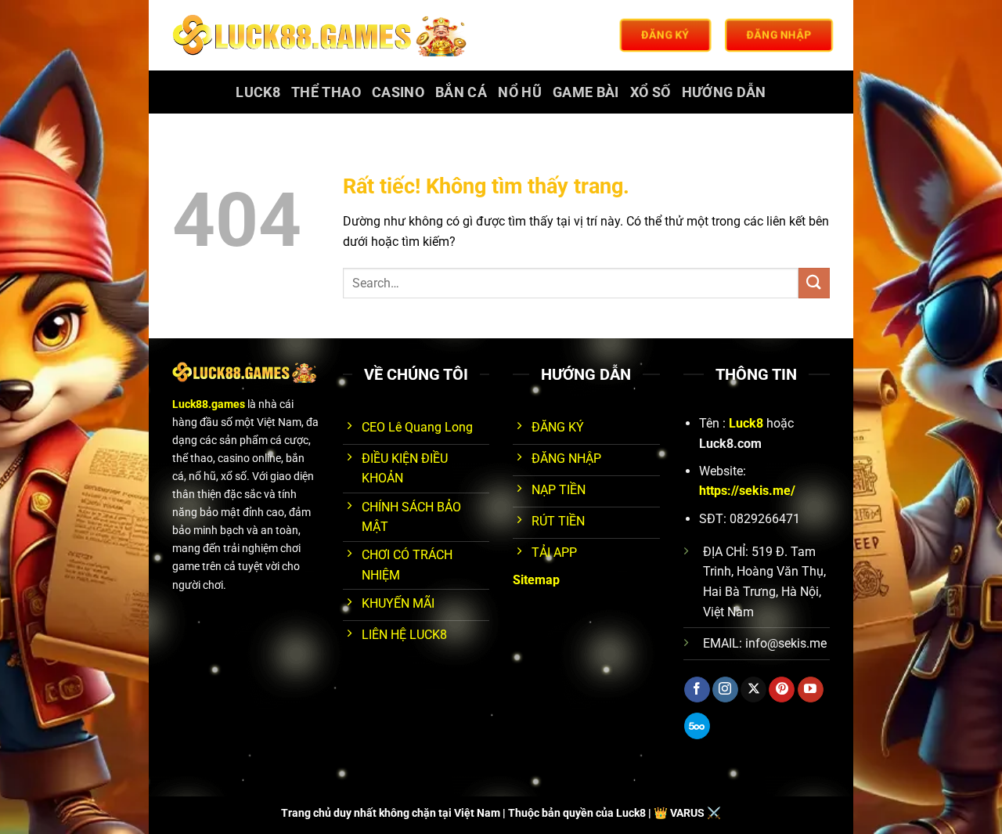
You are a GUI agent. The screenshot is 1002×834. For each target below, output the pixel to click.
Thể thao (326, 92)
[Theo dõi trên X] (753, 690)
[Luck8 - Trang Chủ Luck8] (322, 35)
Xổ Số (650, 92)
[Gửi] (814, 283)
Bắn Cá (461, 92)
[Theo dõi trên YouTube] (811, 690)
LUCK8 (258, 92)
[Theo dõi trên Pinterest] (782, 690)
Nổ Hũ (520, 92)
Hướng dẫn (724, 92)
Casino (398, 92)
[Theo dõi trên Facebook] (697, 690)
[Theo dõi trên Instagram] (725, 690)
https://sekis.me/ (747, 490)
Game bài (586, 92)
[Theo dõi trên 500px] (697, 726)
